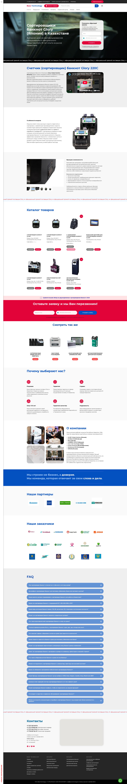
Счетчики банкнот (51, 759)
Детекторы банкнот (51, 761)
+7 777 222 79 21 (32, 729)
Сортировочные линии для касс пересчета (35, 355)
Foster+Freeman (72, 445)
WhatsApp (73, 1)
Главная (29, 9)
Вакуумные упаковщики (53, 765)
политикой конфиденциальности (90, 47)
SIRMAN (70, 448)
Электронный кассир (71, 763)
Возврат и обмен (31, 774)
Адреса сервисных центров (34, 765)
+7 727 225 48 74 (32, 725)
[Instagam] (28, 746)
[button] (97, 1)
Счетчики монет (51, 763)
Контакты (53, 9)
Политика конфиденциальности (35, 769)
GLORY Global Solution (74, 437)
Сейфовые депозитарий (92, 762)
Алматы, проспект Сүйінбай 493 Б (60, 1)
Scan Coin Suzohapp (74, 443)
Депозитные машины (71, 765)
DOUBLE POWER (72, 439)
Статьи (78, 9)
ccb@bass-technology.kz (44, 1)
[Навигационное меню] (2, 2)
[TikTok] (30, 746)
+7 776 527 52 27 (32, 731)
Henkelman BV (72, 447)
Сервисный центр (63, 9)
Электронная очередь (52, 767)
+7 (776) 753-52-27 (31, 1)
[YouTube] (34, 746)
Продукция (36, 9)
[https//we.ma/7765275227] (32, 746)
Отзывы (72, 9)
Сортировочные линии (72, 761)
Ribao (69, 440)
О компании (45, 9)
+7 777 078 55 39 (32, 727)
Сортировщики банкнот (72, 759)
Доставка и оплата (31, 771)
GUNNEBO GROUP (73, 442)
